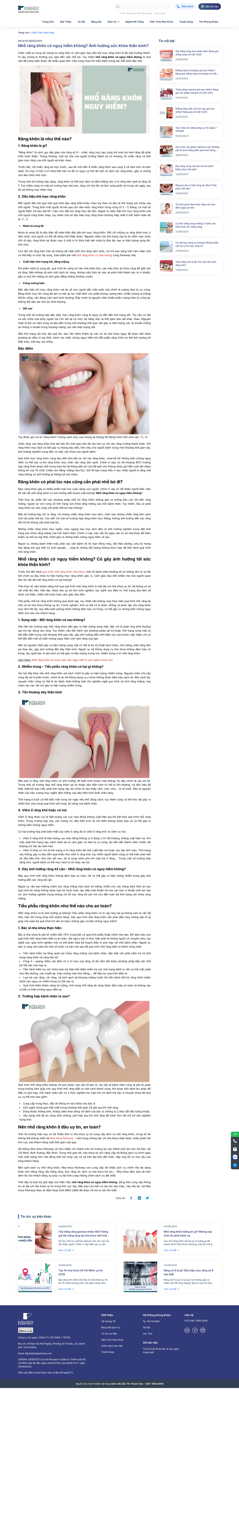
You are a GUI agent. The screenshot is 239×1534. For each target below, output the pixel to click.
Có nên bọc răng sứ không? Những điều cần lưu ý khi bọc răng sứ (196, 244)
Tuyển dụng (186, 21)
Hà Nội (146, 1327)
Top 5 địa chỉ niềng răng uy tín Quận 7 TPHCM (196, 129)
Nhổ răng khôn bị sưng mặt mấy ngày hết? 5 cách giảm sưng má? (72, 660)
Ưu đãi (122, 13)
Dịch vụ (112, 21)
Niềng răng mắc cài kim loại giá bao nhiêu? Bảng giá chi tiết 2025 (194, 110)
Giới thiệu (65, 21)
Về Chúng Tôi (108, 1321)
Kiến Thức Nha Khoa (112, 1339)
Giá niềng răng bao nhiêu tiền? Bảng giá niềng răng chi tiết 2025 (197, 53)
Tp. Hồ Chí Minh (151, 1321)
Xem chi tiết (64, 1250)
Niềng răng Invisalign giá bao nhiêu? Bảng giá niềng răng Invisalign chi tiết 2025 (196, 72)
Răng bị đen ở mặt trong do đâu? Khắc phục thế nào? (196, 187)
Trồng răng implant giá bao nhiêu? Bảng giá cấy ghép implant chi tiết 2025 (197, 91)
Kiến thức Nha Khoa (161, 21)
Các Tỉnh (147, 1333)
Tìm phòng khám (208, 21)
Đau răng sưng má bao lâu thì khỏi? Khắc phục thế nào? (194, 168)
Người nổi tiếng (135, 21)
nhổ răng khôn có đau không (94, 255)
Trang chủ (48, 21)
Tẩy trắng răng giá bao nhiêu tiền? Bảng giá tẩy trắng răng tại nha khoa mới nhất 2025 (83, 1235)
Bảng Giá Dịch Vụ (110, 1327)
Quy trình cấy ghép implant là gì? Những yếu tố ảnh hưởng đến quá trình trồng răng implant (197, 149)
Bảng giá (96, 21)
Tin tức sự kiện (160, 13)
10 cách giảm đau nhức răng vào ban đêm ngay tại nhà (195, 206)
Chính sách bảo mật (111, 1345)
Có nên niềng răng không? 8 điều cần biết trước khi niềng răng (195, 225)
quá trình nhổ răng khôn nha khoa (63, 571)
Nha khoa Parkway (61, 1138)
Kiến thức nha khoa (144, 13)
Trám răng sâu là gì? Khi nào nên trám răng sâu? (195, 263)
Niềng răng (130, 13)
